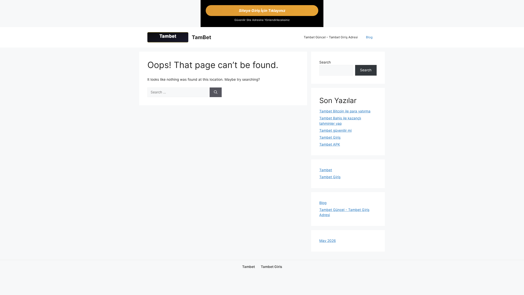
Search (325, 62)
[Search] (216, 92)
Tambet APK (329, 144)
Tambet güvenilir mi (335, 130)
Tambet (325, 170)
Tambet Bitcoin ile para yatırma (344, 111)
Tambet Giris (271, 267)
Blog (369, 37)
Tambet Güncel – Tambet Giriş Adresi (331, 37)
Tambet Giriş (330, 137)
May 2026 (327, 241)
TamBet (201, 37)
